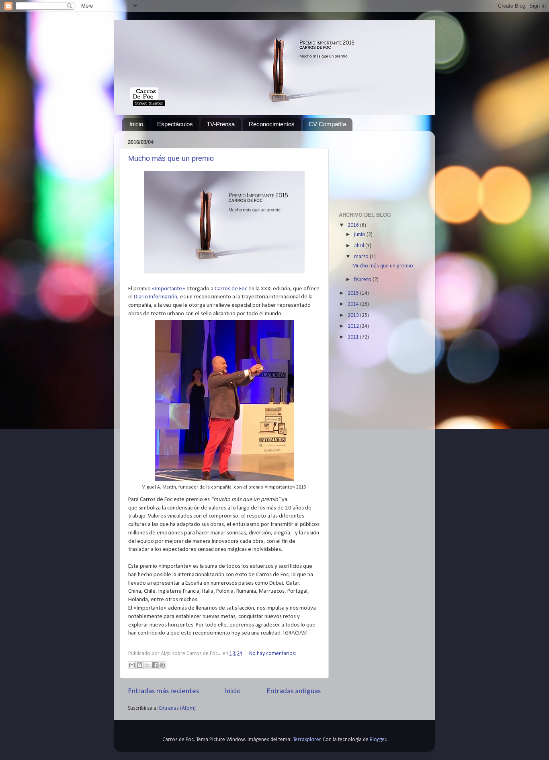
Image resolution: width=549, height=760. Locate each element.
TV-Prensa (221, 124)
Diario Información (155, 297)
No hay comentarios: (273, 653)
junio (360, 234)
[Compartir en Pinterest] (162, 665)
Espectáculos (175, 124)
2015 (354, 293)
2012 (354, 326)
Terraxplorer (307, 739)
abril (359, 246)
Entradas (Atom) (177, 708)
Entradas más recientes (163, 691)
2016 (354, 225)
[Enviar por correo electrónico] (132, 665)
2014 (354, 304)
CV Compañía (327, 124)
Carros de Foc (231, 289)
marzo (362, 256)
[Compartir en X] (147, 665)
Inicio (136, 124)
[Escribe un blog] (139, 665)
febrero (363, 279)
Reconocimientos (272, 124)
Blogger (378, 739)
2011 (354, 337)
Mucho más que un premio (171, 158)
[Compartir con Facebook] (155, 665)
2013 (354, 315)
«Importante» (168, 289)
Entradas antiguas (293, 691)
